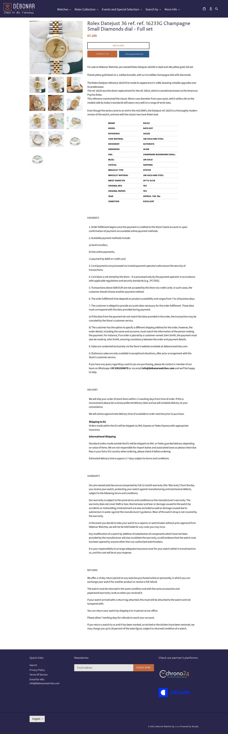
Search (33, 665)
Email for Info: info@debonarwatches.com (44, 681)
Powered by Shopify (189, 726)
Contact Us (102, 54)
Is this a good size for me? (134, 54)
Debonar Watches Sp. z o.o (167, 726)
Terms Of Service (38, 675)
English (36, 719)
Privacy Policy (37, 670)
